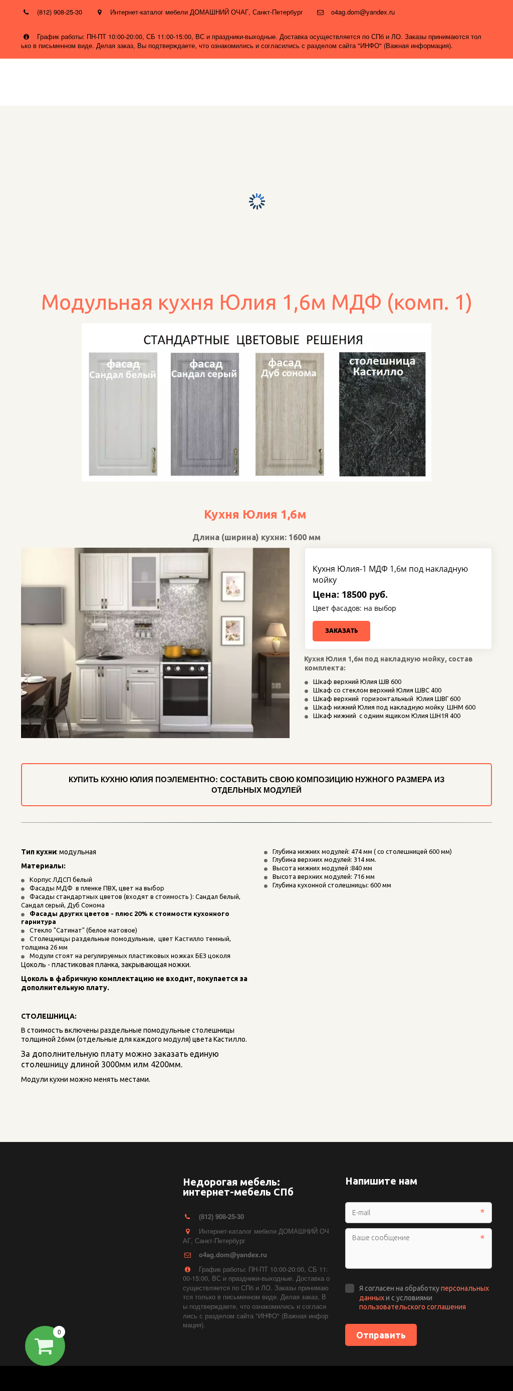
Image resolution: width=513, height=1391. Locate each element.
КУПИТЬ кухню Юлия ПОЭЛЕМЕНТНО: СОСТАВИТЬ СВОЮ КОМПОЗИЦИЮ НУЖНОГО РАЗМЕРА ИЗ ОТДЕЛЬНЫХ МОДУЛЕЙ (256, 784)
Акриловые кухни (89, 81)
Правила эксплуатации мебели (385, 81)
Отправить (381, 1335)
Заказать (341, 630)
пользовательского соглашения (412, 1307)
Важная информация (257, 81)
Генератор (169, 81)
